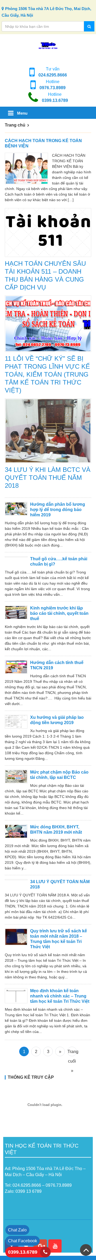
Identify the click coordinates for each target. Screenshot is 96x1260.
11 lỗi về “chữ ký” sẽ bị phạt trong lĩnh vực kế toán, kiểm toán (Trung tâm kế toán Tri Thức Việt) (47, 374)
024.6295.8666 (52, 75)
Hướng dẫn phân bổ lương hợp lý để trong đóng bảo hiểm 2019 (57, 509)
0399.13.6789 (55, 100)
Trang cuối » (72, 1052)
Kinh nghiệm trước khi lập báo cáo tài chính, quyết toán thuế (59, 613)
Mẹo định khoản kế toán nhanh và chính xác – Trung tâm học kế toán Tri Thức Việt (59, 996)
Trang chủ (15, 125)
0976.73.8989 (52, 87)
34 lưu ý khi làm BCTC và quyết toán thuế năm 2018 (47, 477)
